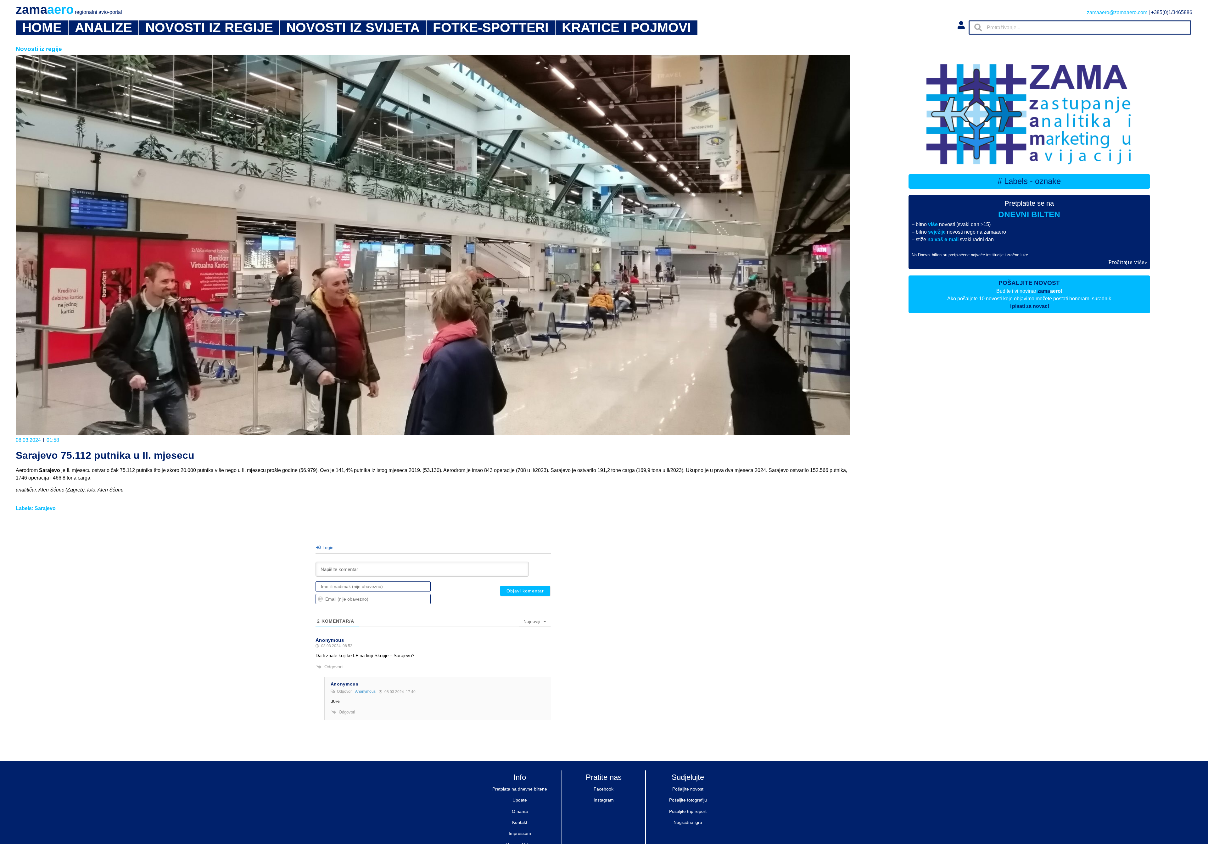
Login (327, 547)
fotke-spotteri (491, 27)
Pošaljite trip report (688, 811)
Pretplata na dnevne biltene (519, 788)
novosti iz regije (209, 27)
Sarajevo (45, 508)
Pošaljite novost (687, 788)
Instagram (604, 799)
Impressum (520, 833)
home (42, 27)
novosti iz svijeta (353, 27)
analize (103, 27)
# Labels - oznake (1029, 181)
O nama (520, 811)
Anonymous (365, 691)
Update (519, 799)
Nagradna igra (688, 822)
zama (69, 9)
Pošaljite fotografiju (688, 799)
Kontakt (519, 822)
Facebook (603, 788)
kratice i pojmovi (626, 27)
